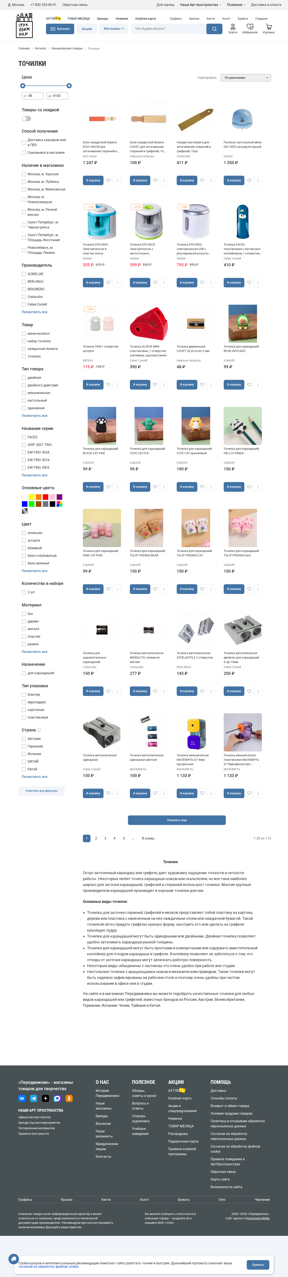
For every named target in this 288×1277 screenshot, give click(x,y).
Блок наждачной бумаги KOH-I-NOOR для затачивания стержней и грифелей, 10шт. (100, 147)
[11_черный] (52, 504)
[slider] (22, 85)
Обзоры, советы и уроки (144, 1093)
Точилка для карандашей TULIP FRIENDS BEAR (147, 553)
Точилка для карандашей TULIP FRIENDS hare (241, 553)
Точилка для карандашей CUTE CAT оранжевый (194, 451)
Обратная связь (75, 5)
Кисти (211, 18)
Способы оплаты (224, 1098)
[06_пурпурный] (59, 497)
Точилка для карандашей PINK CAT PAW (100, 553)
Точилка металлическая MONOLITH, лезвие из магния (147, 657)
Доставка (218, 1091)
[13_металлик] (25, 511)
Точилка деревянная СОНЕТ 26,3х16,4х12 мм (193, 349)
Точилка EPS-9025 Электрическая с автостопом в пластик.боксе (142, 249)
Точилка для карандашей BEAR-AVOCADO (241, 349)
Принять (258, 1264)
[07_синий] (25, 504)
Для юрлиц (165, 5)
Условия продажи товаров (231, 1113)
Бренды (102, 18)
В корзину (93, 180)
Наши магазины (104, 1105)
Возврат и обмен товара (230, 1106)
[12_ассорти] (59, 504)
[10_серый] (45, 504)
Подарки (261, 18)
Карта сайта (220, 1179)
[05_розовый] (52, 497)
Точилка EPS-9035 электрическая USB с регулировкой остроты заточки (193, 249)
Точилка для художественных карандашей (94, 657)
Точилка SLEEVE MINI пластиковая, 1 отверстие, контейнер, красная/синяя (148, 351)
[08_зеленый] (32, 504)
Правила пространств (33, 1133)
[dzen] (45, 1098)
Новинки (122, 18)
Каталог (40, 48)
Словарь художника (140, 1118)
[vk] (22, 1098)
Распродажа (178, 1134)
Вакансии (103, 1124)
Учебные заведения (140, 1131)
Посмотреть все (34, 312)
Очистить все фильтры (42, 790)
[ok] (69, 1098)
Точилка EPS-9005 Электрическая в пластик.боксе (95, 249)
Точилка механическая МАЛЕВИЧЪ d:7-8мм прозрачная (193, 760)
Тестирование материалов (36, 1128)
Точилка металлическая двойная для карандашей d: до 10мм (241, 657)
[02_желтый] (32, 497)
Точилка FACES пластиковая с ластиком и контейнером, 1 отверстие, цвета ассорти (242, 249)
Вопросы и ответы (140, 1105)
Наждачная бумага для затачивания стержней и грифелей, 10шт (194, 147)
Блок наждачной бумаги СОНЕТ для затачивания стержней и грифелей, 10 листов (147, 147)
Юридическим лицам (107, 1146)
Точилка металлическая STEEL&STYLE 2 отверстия (195, 655)
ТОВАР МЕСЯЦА (78, 18)
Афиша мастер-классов (34, 1117)
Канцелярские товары (67, 48)
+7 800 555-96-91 (43, 5)
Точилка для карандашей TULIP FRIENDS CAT (194, 553)
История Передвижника (107, 1093)
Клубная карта (145, 18)
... (133, 838)
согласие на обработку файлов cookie (48, 1267)
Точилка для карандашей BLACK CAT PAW (100, 451)
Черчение (262, 1200)
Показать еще (177, 820)
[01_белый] (25, 497)
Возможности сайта (226, 1187)
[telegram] (33, 1098)
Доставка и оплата (266, 5)
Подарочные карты (183, 1141)
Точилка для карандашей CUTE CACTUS (147, 451)
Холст (226, 18)
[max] (57, 1098)
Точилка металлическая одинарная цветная (147, 757)
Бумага (243, 18)
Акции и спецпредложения (182, 1108)
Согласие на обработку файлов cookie (235, 1148)
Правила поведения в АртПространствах (228, 1161)
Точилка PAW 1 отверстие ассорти (100, 349)
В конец (148, 838)
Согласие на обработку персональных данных (229, 1136)
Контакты (103, 1157)
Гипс (222, 1200)
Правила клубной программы (182, 1151)
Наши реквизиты (104, 1133)
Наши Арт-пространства (199, 5)
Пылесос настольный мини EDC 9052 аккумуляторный (242, 144)
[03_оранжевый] (39, 497)
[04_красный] (45, 497)
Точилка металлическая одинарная (100, 757)
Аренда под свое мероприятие (39, 1122)
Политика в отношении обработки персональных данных (238, 1123)
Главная (24, 48)
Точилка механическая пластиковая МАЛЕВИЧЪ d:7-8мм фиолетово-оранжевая (241, 760)
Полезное (234, 5)
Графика (176, 18)
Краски (194, 18)
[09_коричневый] (39, 504)
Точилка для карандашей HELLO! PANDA (241, 451)
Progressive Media (258, 1218)
